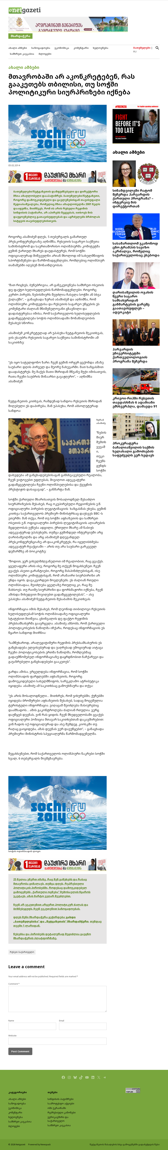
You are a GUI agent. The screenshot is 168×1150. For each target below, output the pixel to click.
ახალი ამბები (17, 47)
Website (12, 1035)
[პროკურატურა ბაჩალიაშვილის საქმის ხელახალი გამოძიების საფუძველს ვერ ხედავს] (136, 427)
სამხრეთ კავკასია (22, 53)
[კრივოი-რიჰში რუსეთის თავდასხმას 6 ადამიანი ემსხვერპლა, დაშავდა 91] (136, 382)
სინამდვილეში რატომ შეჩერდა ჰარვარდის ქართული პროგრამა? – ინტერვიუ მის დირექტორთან (133, 198)
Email (61, 1020)
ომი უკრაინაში (57, 1108)
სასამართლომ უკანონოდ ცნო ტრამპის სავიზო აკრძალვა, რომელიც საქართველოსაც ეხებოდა (136, 249)
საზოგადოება (40, 47)
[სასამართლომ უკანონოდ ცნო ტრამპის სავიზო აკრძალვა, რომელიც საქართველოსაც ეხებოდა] (136, 227)
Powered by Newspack (39, 1144)
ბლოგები (45, 53)
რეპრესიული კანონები (62, 1112)
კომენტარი (81, 47)
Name (11, 1020)
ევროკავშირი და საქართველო (58, 1119)
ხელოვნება (100, 47)
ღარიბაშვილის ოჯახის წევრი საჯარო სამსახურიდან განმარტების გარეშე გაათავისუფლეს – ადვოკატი (133, 302)
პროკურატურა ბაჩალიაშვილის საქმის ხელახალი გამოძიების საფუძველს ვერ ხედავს (133, 449)
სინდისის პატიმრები (61, 1099)
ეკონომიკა (61, 47)
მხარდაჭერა (20, 36)
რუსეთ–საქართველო (22, 952)
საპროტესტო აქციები (61, 1103)
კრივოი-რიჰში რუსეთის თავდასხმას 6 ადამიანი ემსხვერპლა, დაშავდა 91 (135, 402)
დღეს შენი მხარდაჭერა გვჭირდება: (39, 917)
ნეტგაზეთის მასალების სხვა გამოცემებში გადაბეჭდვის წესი (125, 1144)
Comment (14, 983)
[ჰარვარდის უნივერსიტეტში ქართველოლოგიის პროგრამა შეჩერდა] (136, 333)
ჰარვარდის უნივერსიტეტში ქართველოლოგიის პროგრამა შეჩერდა (130, 355)
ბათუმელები (141, 47)
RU (134, 51)
